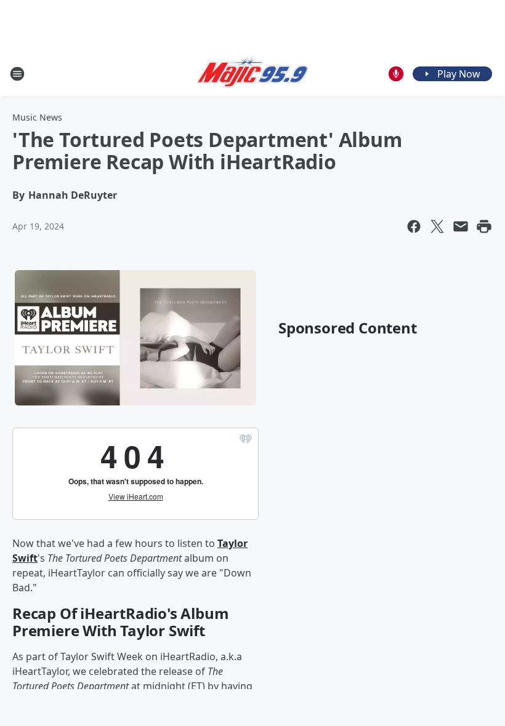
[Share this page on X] (437, 226)
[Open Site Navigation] (17, 73)
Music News (37, 117)
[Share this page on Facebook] (413, 226)
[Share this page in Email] (460, 226)
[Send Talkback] (396, 73)
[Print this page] (484, 226)
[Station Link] (252, 74)
